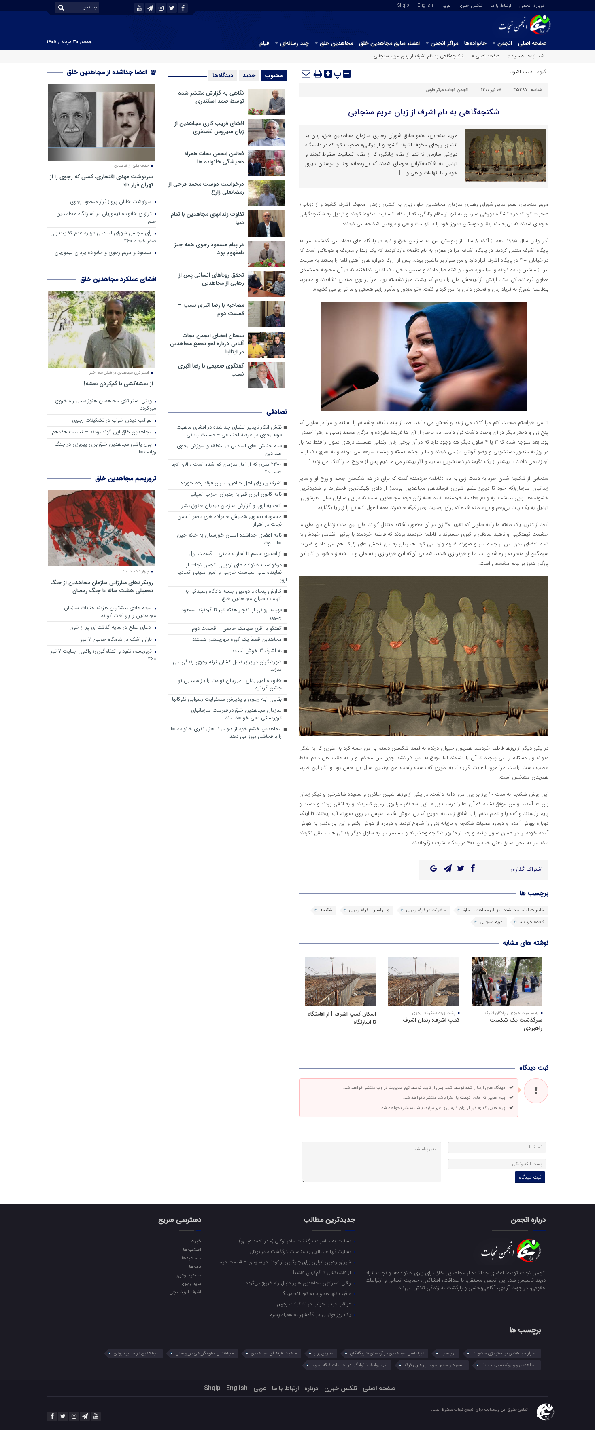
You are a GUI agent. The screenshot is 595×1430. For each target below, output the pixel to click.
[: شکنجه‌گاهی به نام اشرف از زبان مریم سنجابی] (306, 74)
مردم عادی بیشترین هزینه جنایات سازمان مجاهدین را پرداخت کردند (110, 612)
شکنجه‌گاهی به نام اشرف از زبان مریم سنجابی (423, 112)
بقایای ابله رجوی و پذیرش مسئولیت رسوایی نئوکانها (227, 699)
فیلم (264, 43)
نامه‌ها (195, 1266)
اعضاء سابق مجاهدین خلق (389, 43)
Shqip (403, 5)
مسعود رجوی (188, 1274)
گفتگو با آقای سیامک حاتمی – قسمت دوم (237, 629)
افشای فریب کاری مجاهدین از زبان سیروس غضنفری (209, 127)
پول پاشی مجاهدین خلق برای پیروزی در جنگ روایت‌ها (105, 448)
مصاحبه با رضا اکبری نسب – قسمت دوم (211, 309)
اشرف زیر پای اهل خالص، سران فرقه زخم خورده (231, 483)
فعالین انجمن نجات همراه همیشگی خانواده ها (214, 157)
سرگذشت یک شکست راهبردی (516, 1024)
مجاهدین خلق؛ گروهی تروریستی (205, 1353)
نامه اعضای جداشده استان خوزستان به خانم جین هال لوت (229, 539)
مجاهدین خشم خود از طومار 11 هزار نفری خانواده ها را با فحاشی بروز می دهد (226, 733)
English (425, 5)
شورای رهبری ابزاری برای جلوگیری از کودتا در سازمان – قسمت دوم (286, 1261)
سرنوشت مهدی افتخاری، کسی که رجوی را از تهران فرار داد (101, 180)
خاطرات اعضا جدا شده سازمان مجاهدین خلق (503, 910)
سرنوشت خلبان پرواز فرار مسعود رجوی (111, 202)
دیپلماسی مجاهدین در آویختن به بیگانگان (387, 1353)
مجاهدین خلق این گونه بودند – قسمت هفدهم (102, 432)
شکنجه (326, 910)
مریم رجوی (191, 1283)
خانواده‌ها (475, 43)
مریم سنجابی (491, 922)
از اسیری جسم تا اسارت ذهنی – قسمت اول (235, 554)
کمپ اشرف (521, 72)
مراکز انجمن (444, 43)
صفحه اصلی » (485, 56)
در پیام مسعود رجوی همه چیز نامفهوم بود (209, 248)
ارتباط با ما (501, 5)
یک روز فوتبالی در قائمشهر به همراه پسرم (311, 1314)
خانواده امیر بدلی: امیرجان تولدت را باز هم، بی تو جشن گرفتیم (230, 685)
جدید (249, 75)
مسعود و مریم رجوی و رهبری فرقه (434, 1365)
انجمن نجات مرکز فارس (447, 90)
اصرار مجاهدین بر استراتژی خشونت (504, 1353)
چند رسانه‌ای (294, 43)
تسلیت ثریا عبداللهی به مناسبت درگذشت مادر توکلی (301, 1251)
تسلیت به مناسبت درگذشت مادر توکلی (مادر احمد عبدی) (296, 1240)
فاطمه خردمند (532, 922)
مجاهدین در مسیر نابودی (136, 1353)
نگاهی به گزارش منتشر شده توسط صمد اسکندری (211, 97)
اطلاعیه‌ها (192, 1249)
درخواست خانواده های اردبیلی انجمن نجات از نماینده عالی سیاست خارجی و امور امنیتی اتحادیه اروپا (231, 573)
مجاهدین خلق (336, 43)
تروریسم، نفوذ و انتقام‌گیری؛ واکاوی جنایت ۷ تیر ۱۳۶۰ (103, 655)
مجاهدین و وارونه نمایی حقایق (509, 1365)
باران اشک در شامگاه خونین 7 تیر (117, 640)
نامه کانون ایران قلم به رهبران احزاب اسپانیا (236, 494)
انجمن (504, 43)
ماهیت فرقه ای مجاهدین (274, 1353)
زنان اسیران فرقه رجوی (369, 910)
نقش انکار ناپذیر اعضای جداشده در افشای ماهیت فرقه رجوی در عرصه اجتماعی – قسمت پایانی (229, 431)
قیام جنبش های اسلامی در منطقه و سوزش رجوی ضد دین (229, 450)
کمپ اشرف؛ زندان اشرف (431, 1020)
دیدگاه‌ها (222, 75)
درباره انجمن (531, 5)
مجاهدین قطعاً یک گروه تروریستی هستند (237, 640)
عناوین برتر (323, 1353)
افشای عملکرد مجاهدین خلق (118, 279)
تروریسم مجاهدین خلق (125, 478)
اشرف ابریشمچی (185, 1291)
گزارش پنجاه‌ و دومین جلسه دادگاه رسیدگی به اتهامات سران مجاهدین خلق (233, 595)
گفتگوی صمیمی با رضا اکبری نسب (211, 369)
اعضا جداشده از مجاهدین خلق (108, 72)
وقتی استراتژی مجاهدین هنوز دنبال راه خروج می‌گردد (105, 405)
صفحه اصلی (532, 43)
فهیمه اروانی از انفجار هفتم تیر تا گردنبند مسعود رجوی (231, 614)
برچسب (448, 1353)
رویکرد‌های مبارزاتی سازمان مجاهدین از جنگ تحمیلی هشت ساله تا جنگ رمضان (101, 586)
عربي (445, 5)
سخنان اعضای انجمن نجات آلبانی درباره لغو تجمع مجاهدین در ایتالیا (207, 343)
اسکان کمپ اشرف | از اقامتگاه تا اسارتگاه (342, 1018)
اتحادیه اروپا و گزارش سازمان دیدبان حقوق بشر (232, 506)
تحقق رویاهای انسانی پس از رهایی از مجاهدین (211, 278)
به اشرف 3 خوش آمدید (257, 651)
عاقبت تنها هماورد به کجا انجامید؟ (318, 1293)
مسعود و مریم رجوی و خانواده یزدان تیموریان (104, 253)
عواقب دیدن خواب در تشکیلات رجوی (112, 421)
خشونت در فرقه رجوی (426, 910)
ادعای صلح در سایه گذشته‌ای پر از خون (111, 628)
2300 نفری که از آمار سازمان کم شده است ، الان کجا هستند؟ (227, 468)
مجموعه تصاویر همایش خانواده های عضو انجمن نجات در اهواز (229, 520)
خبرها (195, 1240)
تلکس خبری (470, 5)
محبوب (274, 75)
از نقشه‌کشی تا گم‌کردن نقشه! (118, 383)
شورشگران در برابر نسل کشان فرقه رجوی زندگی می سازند (227, 666)
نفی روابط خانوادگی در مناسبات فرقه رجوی (349, 1365)
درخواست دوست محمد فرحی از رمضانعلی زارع (206, 188)
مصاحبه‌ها (191, 1257)
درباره (311, 1388)
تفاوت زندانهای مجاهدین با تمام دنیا (207, 218)
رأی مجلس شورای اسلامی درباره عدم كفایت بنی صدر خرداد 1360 (103, 237)
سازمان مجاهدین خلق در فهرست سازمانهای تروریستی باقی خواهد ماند (236, 714)
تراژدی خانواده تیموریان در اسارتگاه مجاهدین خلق (106, 218)
